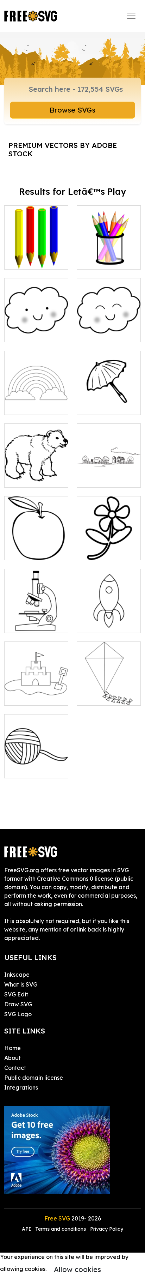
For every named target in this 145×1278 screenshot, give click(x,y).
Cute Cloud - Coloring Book (36, 328)
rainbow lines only (36, 405)
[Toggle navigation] (131, 16)
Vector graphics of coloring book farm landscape (109, 469)
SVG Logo (18, 1014)
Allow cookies (77, 1269)
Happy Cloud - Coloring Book (109, 328)
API (27, 1229)
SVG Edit (16, 994)
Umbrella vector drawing (109, 401)
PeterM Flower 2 (106, 550)
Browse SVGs (72, 110)
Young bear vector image (36, 473)
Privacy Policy (106, 1229)
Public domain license (33, 1077)
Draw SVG (18, 1004)
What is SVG (20, 984)
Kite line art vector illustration (109, 691)
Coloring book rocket (109, 619)
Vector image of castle (36, 691)
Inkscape (17, 974)
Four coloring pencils (36, 255)
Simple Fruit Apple (36, 546)
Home (12, 1047)
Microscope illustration (36, 619)
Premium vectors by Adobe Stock (62, 149)
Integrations (21, 1087)
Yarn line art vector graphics (36, 764)
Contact (15, 1067)
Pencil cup (98, 259)
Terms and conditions (60, 1229)
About (12, 1057)
